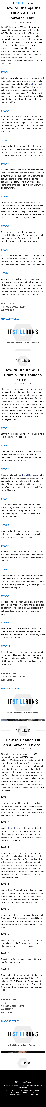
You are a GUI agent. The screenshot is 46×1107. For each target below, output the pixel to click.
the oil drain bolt (34, 84)
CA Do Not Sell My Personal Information (22, 1095)
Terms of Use (16, 1093)
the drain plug (14, 828)
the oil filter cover (30, 475)
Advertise (18, 1091)
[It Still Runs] (23, 3)
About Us (9, 1091)
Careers (36, 1091)
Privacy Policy (28, 1093)
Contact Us (27, 1091)
